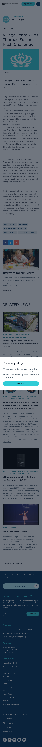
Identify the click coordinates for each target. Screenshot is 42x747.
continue (21, 383)
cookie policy (8, 377)
